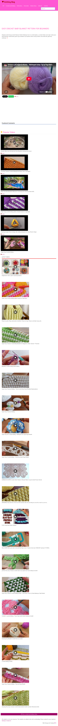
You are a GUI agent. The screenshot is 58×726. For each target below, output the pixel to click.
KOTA (55, 723)
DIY (3, 6)
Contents (46, 6)
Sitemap (4, 720)
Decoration (26, 6)
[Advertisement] (29, 16)
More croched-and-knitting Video (29, 714)
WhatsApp (11, 96)
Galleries (40, 6)
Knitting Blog (9, 2)
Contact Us (8, 720)
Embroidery (19, 6)
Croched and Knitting (10, 6)
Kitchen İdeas (33, 6)
